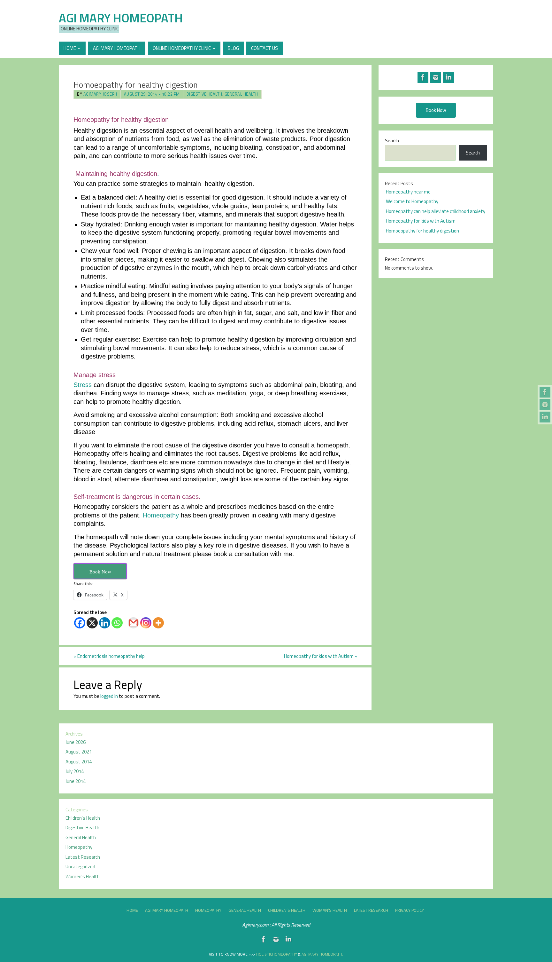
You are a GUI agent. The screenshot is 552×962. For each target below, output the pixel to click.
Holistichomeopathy (277, 954)
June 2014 (75, 781)
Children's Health (82, 818)
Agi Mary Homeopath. (322, 954)
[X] (92, 622)
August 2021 (78, 751)
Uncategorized (80, 866)
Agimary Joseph (100, 94)
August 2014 (78, 761)
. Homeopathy (159, 515)
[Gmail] (133, 622)
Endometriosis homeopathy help (109, 656)
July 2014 (74, 771)
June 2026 (75, 742)
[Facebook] (545, 392)
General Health (241, 94)
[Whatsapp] (117, 622)
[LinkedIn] (545, 417)
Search (392, 140)
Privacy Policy (409, 910)
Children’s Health (286, 910)
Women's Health (82, 876)
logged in (109, 696)
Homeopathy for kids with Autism (320, 656)
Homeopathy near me (408, 191)
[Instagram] (545, 404)
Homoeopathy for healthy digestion (422, 230)
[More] (158, 622)
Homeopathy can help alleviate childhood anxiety (435, 211)
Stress (82, 384)
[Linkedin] (104, 622)
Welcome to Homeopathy (412, 201)
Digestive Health (204, 94)
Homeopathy (78, 847)
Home (132, 910)
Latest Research (82, 857)
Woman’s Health (329, 910)
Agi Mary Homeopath (121, 18)
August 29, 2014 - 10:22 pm (152, 94)
